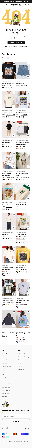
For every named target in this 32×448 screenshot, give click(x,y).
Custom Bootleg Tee (8, 83)
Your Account (21, 360)
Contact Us (21, 369)
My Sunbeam (5, 265)
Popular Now (5, 354)
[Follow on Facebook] (3, 428)
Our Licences (5, 381)
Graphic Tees (5, 360)
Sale (3, 357)
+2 (11, 209)
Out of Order (4, 329)
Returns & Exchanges (24, 357)
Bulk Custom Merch (7, 390)
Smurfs (18, 81)
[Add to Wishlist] (14, 63)
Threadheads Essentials (7, 140)
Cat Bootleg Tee (21, 267)
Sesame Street (19, 298)
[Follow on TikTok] (11, 428)
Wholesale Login (6, 387)
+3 (26, 271)
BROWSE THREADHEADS (16, 42)
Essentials (5, 363)
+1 (11, 179)
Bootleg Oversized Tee (23, 113)
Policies (20, 366)
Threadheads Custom (7, 81)
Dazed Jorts (20, 83)
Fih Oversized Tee (7, 113)
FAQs (19, 363)
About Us (4, 378)
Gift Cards (4, 396)
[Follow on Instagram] (7, 428)
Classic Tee (5, 234)
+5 (26, 117)
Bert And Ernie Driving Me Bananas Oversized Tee (23, 334)
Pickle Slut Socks (21, 205)
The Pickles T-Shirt (7, 300)
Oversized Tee (6, 142)
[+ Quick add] (28, 76)
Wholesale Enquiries (7, 384)
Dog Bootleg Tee (7, 205)
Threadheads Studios (7, 110)
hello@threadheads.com (20, 46)
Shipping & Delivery (23, 354)
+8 (11, 87)
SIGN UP (16, 421)
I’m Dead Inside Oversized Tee (6, 174)
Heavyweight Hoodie (8, 332)
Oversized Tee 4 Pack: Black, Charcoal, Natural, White (23, 144)
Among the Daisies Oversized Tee (7, 268)
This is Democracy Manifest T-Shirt (21, 235)
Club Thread (5, 393)
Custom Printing (6, 366)
